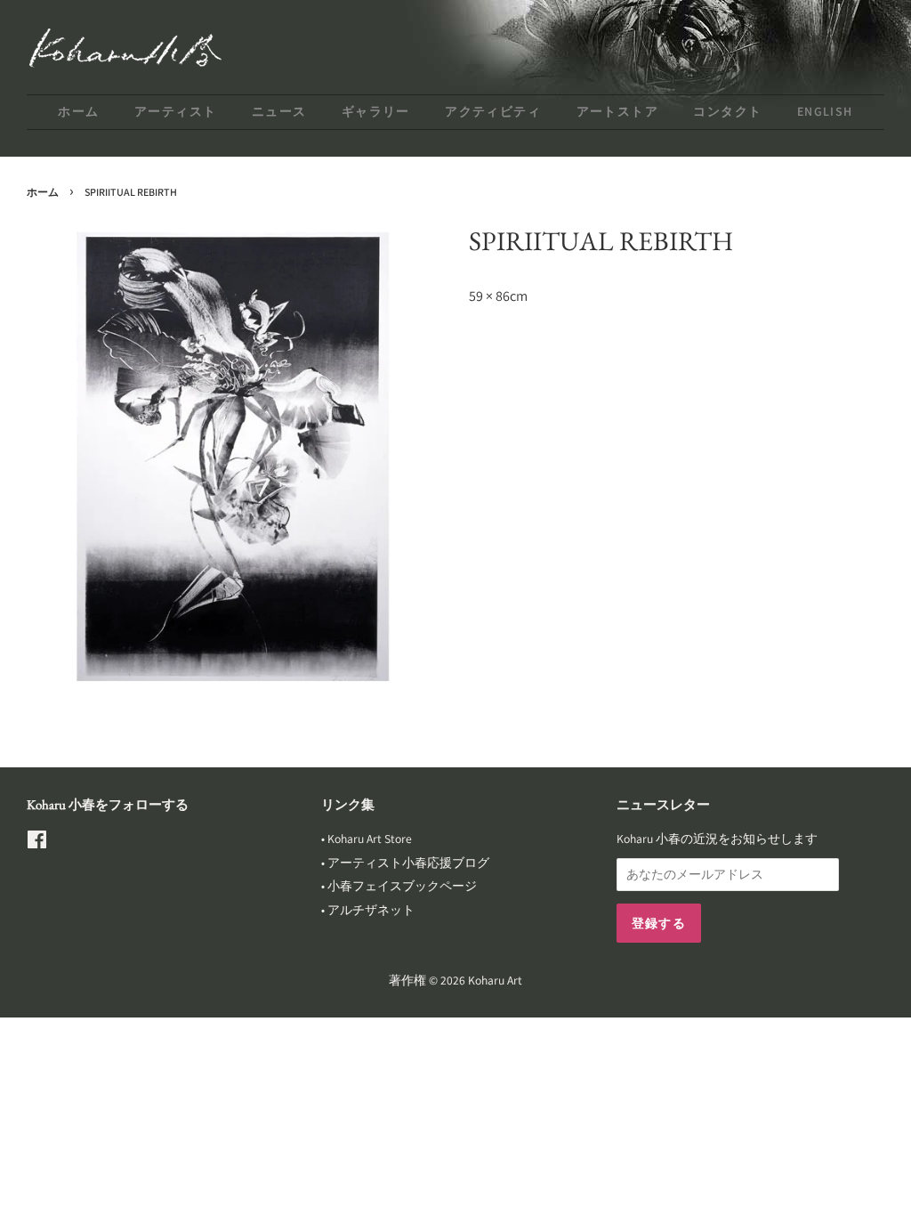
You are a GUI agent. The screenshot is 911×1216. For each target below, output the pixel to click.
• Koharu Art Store (366, 839)
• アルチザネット (368, 910)
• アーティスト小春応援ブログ (405, 863)
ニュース (279, 111)
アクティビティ (493, 111)
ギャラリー (376, 111)
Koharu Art (495, 980)
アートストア (617, 111)
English (825, 111)
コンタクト (727, 111)
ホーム (78, 111)
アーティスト (175, 111)
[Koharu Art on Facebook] (37, 843)
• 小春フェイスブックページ (399, 886)
